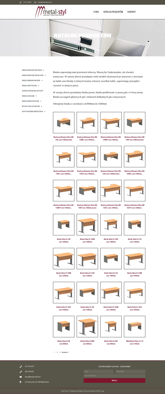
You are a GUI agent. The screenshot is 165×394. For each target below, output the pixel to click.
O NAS (96, 11)
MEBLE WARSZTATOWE (30, 101)
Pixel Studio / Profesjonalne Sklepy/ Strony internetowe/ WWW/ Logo (82, 391)
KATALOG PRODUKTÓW (113, 11)
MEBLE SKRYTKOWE (29, 86)
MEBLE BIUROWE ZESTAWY (32, 70)
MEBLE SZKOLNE (28, 96)
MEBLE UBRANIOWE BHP (31, 80)
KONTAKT (131, 11)
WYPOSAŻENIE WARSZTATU (32, 111)
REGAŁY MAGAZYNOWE (31, 106)
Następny (64, 352)
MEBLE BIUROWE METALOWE (32, 75)
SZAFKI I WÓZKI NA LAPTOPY (32, 91)
